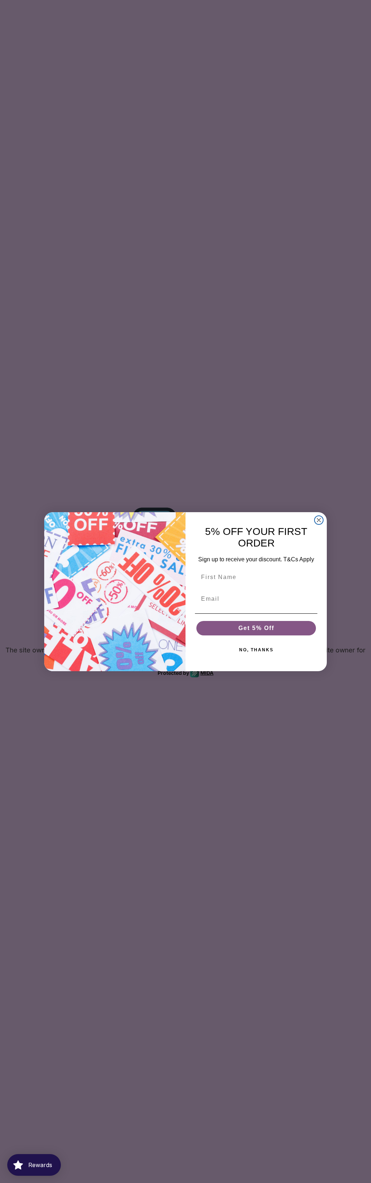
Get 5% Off (256, 628)
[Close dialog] (318, 520)
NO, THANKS (256, 649)
